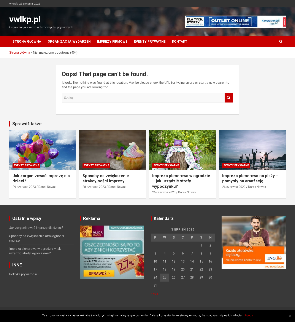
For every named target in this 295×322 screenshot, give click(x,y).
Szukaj (229, 98)
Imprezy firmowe (112, 41)
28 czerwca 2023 (94, 187)
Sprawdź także (26, 123)
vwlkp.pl (25, 19)
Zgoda (249, 315)
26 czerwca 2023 (164, 192)
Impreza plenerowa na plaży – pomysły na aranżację (250, 178)
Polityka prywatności (23, 274)
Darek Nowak (47, 187)
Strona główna (27, 41)
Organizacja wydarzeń (69, 41)
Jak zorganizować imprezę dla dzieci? (36, 228)
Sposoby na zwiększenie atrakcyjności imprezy (105, 178)
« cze (154, 293)
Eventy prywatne (150, 41)
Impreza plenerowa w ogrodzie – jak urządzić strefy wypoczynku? (181, 181)
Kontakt (179, 41)
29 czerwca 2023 (24, 187)
